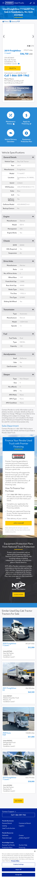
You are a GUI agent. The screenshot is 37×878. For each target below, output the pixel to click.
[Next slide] (32, 35)
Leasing (4, 826)
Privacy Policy (15, 861)
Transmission (9, 309)
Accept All (18, 874)
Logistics (21, 826)
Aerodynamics (10, 354)
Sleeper (7, 374)
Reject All (18, 869)
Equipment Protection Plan (26, 140)
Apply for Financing (26, 122)
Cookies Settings (18, 864)
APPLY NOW (18, 523)
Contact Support (8, 812)
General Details (10, 157)
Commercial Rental (25, 823)
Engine (6, 216)
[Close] (35, 851)
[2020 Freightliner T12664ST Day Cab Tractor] (18, 629)
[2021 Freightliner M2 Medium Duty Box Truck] (18, 674)
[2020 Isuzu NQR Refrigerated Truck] (18, 719)
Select (12, 68)
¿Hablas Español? (24, 838)
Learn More (18, 595)
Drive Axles (8, 261)
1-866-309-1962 (21, 429)
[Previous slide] (5, 35)
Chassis (7, 241)
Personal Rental (7, 823)
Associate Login (7, 838)
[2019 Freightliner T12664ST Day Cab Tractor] (18, 763)
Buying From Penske (8, 845)
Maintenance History (10, 122)
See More (18, 801)
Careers (21, 835)
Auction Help (23, 845)
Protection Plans (7, 847)
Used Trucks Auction (8, 828)
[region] (18, 863)
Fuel (5, 334)
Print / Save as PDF (12, 21)
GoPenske (5, 835)
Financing (22, 847)
